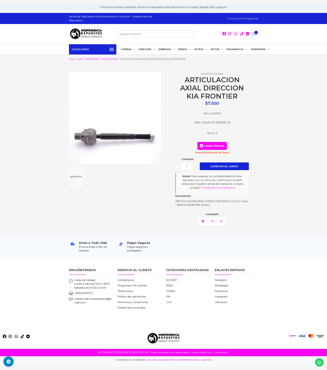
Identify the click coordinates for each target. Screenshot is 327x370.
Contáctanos (126, 280)
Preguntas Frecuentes (132, 285)
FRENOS (182, 49)
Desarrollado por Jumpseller (209, 352)
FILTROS (199, 49)
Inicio (72, 59)
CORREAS (126, 49)
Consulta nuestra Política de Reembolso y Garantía (179, 359)
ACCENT (171, 280)
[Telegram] (248, 34)
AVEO (169, 285)
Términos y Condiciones (133, 302)
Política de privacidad (131, 307)
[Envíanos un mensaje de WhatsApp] (319, 362)
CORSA (170, 291)
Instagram (221, 296)
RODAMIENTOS (235, 49)
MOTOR (215, 49)
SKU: (207, 113)
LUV (169, 302)
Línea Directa (214, 145)
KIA (80, 59)
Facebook (221, 291)
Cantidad (187, 159)
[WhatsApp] (235, 34)
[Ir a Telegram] (28, 336)
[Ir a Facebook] (224, 34)
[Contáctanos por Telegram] (8, 361)
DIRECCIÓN (145, 49)
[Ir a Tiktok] (242, 34)
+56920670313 (83, 293)
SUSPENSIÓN (258, 49)
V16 (168, 296)
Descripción (183, 196)
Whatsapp (221, 285)
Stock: (211, 133)
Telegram (221, 280)
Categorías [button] (80, 49)
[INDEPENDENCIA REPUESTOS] (86, 33)
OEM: (197, 122)
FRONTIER (92, 59)
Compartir (212, 214)
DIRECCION (110, 59)
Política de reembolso (132, 296)
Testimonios (125, 291)
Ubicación (221, 302)
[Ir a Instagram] (229, 34)
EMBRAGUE (164, 49)
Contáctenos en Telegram (218, 187)
